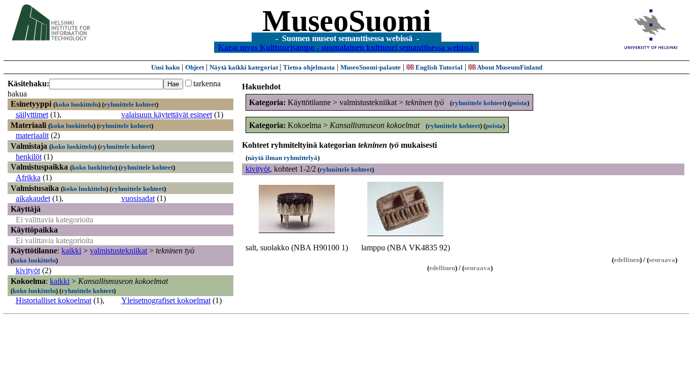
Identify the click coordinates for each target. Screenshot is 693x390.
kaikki (71, 250)
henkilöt (29, 156)
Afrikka (28, 177)
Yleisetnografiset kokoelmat (166, 300)
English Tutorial (438, 67)
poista (518, 103)
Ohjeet (194, 67)
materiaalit (32, 135)
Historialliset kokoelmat (53, 300)
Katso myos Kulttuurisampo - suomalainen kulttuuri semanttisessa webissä (345, 47)
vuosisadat (138, 198)
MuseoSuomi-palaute (370, 67)
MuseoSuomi (346, 21)
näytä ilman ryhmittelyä (283, 157)
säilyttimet (32, 114)
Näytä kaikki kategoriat (245, 67)
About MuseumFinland (509, 67)
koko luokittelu (76, 104)
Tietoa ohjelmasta (309, 67)
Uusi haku (165, 67)
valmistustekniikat (118, 250)
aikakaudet (33, 198)
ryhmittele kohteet (130, 104)
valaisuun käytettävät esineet (166, 114)
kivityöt (28, 270)
